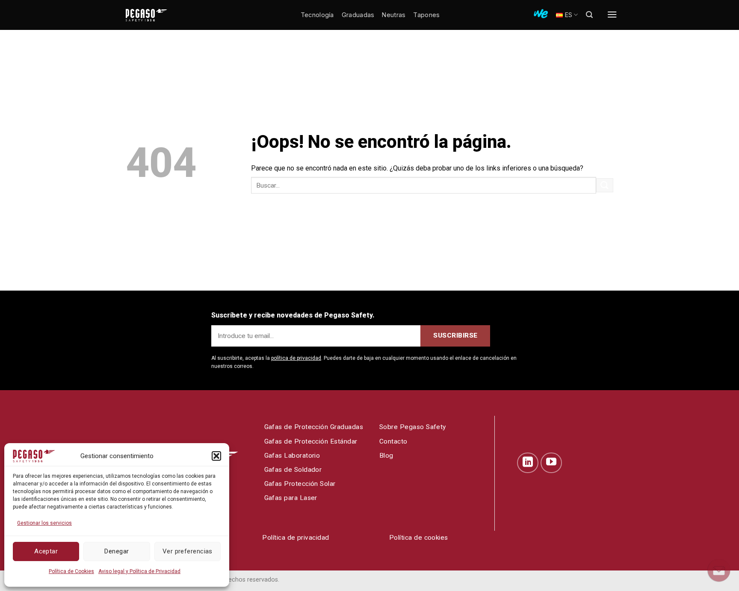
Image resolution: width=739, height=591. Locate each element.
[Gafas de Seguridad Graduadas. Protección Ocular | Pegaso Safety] (160, 15)
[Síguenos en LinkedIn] (527, 463)
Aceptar (46, 551)
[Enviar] (604, 185)
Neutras (393, 14)
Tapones (426, 14)
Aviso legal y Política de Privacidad (139, 571)
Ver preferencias (188, 551)
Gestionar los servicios (44, 523)
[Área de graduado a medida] (540, 14)
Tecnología (317, 14)
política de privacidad (296, 358)
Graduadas (358, 14)
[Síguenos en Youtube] (551, 463)
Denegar (116, 551)
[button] (216, 456)
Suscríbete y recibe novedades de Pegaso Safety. (293, 315)
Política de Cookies (71, 571)
